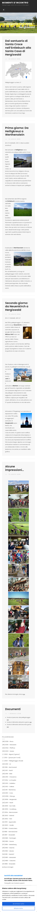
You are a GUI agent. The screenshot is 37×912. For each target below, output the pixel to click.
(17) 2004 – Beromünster (10, 812)
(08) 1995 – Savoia (8, 841)
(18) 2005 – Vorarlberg (9, 809)
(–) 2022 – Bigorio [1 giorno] (11, 754)
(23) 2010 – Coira (7, 793)
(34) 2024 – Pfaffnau (8, 748)
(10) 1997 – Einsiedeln (8, 835)
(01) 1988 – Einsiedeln (8, 864)
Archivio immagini (7, 867)
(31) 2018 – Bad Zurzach (9, 767)
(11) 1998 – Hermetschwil (9, 832)
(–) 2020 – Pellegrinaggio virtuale (12, 761)
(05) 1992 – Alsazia (8, 851)
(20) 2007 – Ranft (7, 803)
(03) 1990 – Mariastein (9, 857)
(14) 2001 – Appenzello (9, 822)
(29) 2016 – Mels (7, 774)
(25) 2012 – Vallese (8, 786)
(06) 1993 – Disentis (8, 848)
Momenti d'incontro (15, 2)
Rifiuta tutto (18, 908)
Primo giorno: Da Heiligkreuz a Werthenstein (16, 131)
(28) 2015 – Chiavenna (9, 777)
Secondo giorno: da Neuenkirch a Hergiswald (16, 306)
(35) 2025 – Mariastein (9, 745)
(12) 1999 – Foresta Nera (9, 828)
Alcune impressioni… (14, 468)
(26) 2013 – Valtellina (8, 783)
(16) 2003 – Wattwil (8, 815)
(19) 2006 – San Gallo (8, 806)
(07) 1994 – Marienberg (9, 844)
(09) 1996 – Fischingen (9, 838)
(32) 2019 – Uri (6, 764)
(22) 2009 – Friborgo (8, 796)
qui (24, 694)
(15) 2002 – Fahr (7, 819)
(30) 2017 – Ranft (7, 770)
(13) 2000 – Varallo (8, 825)
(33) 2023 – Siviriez (8, 751)
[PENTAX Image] (18, 682)
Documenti (13, 709)
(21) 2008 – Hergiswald (9, 799)
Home (5, 17)
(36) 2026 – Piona (7, 741)
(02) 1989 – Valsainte (8, 860)
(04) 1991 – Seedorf (8, 854)
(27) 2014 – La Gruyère (9, 780)
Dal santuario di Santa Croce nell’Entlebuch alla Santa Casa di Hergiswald (18, 47)
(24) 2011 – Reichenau (9, 790)
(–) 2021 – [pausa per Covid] (11, 757)
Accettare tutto (18, 904)
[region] (18, 899)
